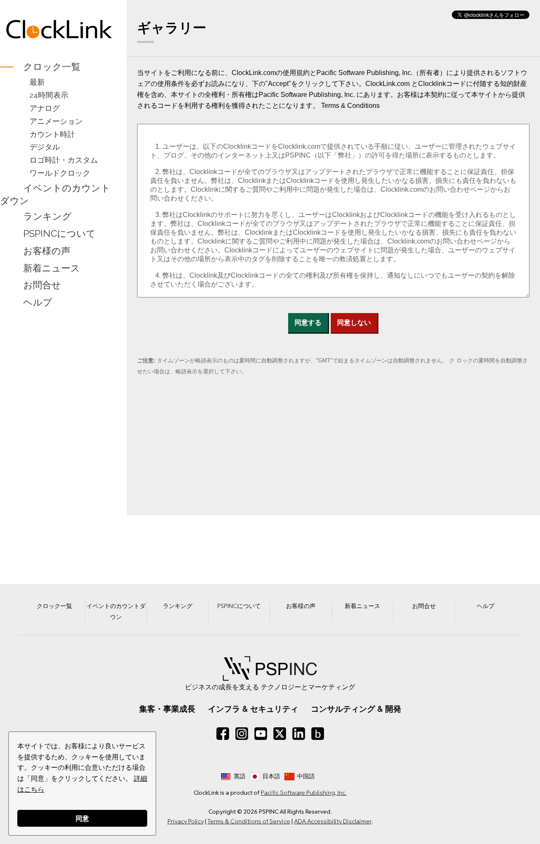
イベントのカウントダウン (55, 194)
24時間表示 (49, 95)
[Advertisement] (59, 443)
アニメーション (56, 121)
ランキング (47, 216)
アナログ (45, 108)
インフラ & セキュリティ (253, 709)
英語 (240, 776)
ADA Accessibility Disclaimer (333, 821)
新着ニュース (51, 268)
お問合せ (42, 285)
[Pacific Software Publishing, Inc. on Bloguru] (317, 733)
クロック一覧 (52, 66)
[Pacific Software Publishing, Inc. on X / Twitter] (279, 733)
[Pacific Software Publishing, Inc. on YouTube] (260, 733)
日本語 (271, 776)
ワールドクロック (60, 173)
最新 (37, 82)
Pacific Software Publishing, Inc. (303, 792)
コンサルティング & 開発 (356, 709)
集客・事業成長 (167, 709)
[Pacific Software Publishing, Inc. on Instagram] (241, 733)
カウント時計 (52, 134)
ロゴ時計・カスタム (64, 159)
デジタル (45, 146)
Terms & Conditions (350, 105)
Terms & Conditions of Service (249, 821)
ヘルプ (37, 302)
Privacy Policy (185, 821)
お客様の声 (46, 250)
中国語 (306, 776)
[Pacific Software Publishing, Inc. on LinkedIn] (298, 733)
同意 (82, 818)
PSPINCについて (59, 233)
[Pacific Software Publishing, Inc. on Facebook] (222, 733)
